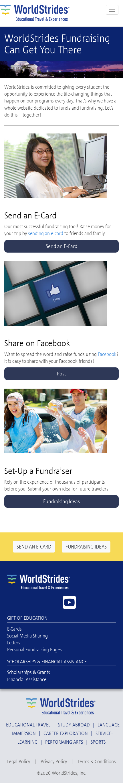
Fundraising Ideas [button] (86, 546)
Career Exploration (65, 733)
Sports (98, 742)
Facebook (107, 354)
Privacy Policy (54, 761)
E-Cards (14, 629)
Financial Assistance (26, 679)
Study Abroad (74, 725)
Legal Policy (18, 761)
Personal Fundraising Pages (34, 649)
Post (61, 373)
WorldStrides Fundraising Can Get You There (57, 44)
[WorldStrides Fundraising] (36, 13)
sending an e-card (45, 233)
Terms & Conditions (97, 761)
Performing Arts (64, 742)
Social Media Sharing (27, 636)
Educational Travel (28, 725)
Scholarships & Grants (28, 672)
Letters (13, 642)
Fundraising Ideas (61, 501)
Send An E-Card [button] (34, 546)
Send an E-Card (61, 246)
